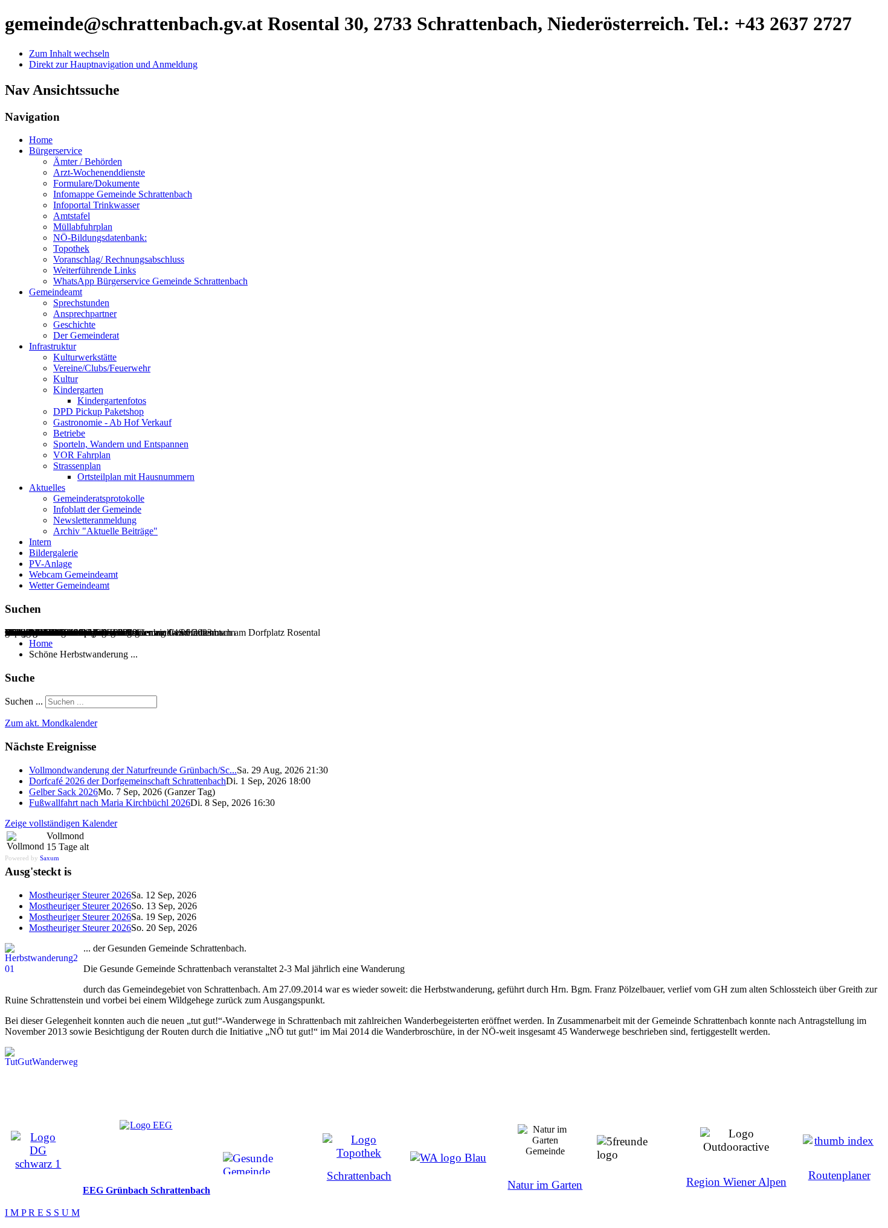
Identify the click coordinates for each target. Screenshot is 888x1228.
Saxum (49, 858)
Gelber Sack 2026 (63, 792)
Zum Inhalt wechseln (69, 53)
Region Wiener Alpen (736, 1181)
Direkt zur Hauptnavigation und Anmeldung (113, 64)
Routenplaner (839, 1175)
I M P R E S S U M (42, 1212)
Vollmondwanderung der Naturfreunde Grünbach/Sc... (133, 770)
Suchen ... (24, 701)
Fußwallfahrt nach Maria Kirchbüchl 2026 (109, 803)
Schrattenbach (359, 1175)
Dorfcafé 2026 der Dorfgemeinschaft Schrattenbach (127, 781)
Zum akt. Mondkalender (51, 723)
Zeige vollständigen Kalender (61, 823)
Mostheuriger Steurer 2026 (80, 895)
